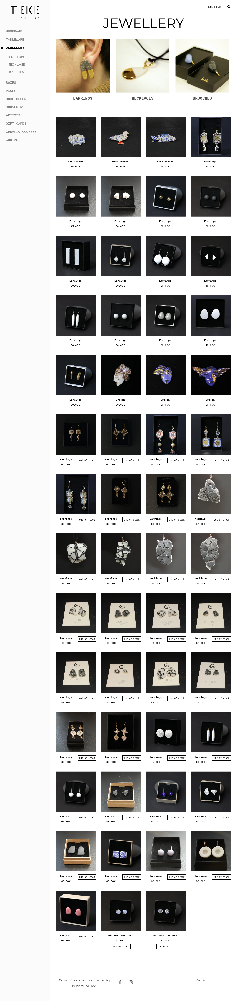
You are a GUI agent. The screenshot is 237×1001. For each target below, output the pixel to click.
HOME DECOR (16, 99)
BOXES (11, 83)
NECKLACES (17, 64)
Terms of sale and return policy (85, 980)
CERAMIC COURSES (21, 132)
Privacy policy (84, 986)
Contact (202, 980)
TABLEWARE (15, 40)
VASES (11, 91)
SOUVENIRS (15, 107)
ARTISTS (13, 115)
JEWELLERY (15, 48)
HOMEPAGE (14, 31)
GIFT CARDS (16, 123)
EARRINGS (16, 57)
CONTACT (13, 140)
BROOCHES (16, 72)
